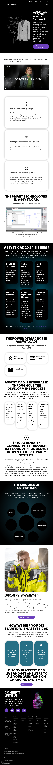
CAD (14, 734)
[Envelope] (24, 710)
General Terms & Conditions (9, 760)
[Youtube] (18, 710)
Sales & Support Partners (45, 726)
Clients (37, 723)
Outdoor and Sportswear (31, 729)
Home (5, 757)
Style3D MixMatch (15, 730)
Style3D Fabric (15, 732)
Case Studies (37, 721)
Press (45, 732)
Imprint (5, 762)
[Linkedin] (12, 710)
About (45, 720)
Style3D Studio (15, 724)
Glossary (30, 724)
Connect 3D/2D (15, 737)
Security (15, 743)
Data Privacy (6, 758)
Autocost (15, 739)
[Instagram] (6, 710)
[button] (4, 221)
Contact (30, 1)
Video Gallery (30, 721)
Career (45, 729)
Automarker (16, 740)
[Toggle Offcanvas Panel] (47, 4)
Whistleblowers (7, 763)
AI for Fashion (15, 721)
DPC (22, 722)
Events (36, 1)
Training (22, 720)
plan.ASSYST (16, 742)
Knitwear (30, 726)
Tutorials (30, 723)
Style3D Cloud (15, 727)
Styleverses (46, 723)
